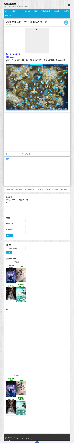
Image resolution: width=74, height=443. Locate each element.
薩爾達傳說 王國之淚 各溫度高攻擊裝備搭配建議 (20, 189)
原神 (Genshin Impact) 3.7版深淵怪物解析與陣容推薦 (53, 189)
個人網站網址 (9, 229)
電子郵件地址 (9, 223)
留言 (7, 202)
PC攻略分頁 (27, 154)
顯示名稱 (8, 218)
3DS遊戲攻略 (12, 11)
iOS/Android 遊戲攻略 (24, 11)
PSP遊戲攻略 (55, 11)
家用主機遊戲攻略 (45, 11)
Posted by (13, 154)
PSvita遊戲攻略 (65, 11)
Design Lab (8, 440)
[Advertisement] (37, 41)
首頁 (6, 11)
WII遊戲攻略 (8, 15)
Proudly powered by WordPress (12, 438)
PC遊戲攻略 (35, 11)
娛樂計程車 (10, 4)
